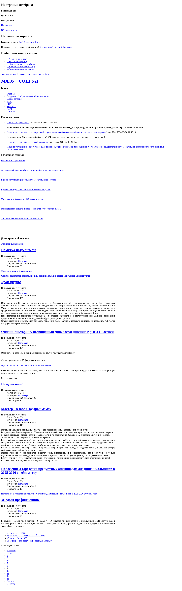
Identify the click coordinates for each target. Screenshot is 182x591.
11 (8, 573)
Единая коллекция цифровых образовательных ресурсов (28, 180)
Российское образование (13, 160)
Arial (20, 42)
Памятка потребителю (18, 250)
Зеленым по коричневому (20, 69)
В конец (11, 583)
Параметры (6, 25)
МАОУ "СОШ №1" (21, 81)
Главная (11, 94)
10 (8, 571)
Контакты (11, 106)
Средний (58, 47)
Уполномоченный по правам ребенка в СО (22, 218)
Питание (11, 111)
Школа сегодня (14, 99)
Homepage (23, 261)
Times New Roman (32, 42)
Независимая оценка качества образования (27, 142)
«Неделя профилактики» (20, 500)
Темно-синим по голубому (21, 64)
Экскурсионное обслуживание (16, 271)
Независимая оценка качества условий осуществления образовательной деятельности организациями (56, 132)
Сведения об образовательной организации (28, 96)
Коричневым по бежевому (21, 66)
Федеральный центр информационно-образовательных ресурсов (32, 170)
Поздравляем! (12, 384)
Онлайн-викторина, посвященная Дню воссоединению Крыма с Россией (57, 332)
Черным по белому (17, 59)
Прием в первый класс (18, 122)
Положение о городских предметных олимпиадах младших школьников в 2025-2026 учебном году (49, 493)
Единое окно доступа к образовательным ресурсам (25, 189)
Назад (10, 553)
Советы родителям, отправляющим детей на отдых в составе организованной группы (45, 276)
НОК (9, 101)
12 (8, 576)
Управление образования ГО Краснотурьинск (23, 199)
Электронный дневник (12, 244)
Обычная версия (9, 30)
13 (8, 578)
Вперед (10, 581)
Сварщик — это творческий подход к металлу (29, 541)
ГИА (9, 104)
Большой (67, 47)
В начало (11, 550)
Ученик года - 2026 (16, 533)
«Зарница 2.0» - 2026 (17, 538)
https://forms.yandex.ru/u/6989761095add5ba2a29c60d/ (26, 365)
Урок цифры (11, 282)
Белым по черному (17, 61)
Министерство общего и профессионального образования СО (31, 209)
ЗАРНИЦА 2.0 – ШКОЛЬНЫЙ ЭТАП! (26, 535)
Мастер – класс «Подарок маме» (26, 409)
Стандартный (46, 47)
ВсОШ (10, 109)
